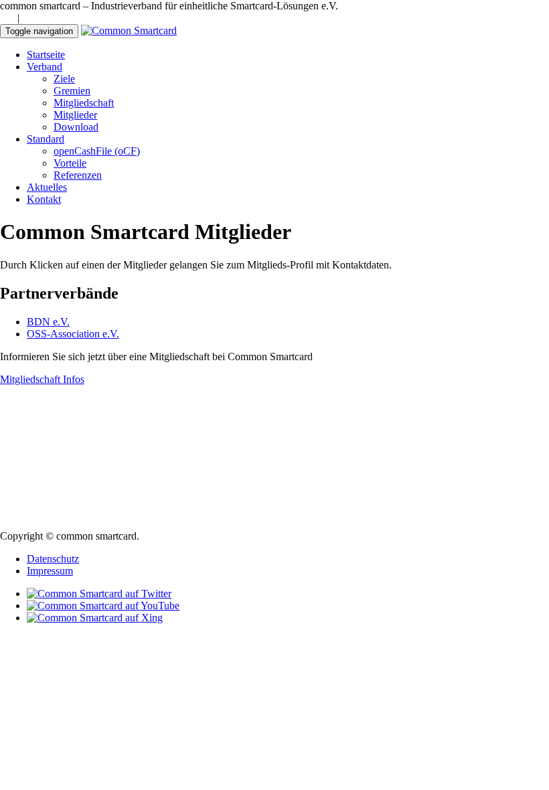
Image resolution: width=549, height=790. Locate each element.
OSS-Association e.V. (73, 333)
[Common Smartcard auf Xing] (95, 617)
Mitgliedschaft (84, 102)
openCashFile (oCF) (97, 151)
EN (29, 17)
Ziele (64, 78)
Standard (45, 139)
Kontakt (44, 199)
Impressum (50, 570)
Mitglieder (75, 115)
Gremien (72, 90)
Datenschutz (53, 558)
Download (76, 127)
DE (7, 17)
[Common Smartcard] (129, 30)
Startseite (46, 54)
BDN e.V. (48, 321)
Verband (44, 66)
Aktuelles (47, 187)
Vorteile (70, 163)
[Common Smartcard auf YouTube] (103, 605)
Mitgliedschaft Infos (42, 379)
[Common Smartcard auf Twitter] (99, 593)
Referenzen (78, 175)
